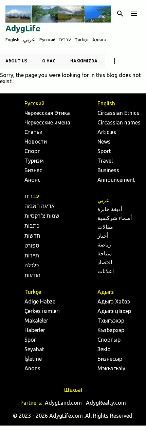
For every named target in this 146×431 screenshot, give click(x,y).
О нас (48, 61)
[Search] (120, 13)
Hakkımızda (83, 61)
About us (16, 61)
